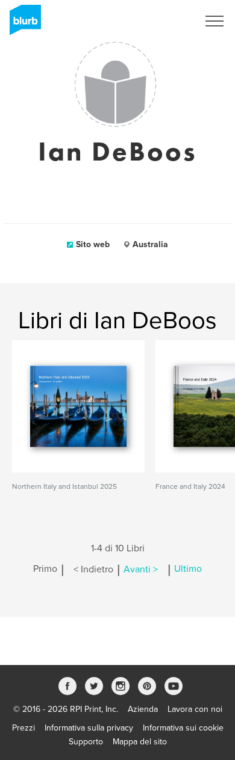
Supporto (86, 742)
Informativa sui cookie (183, 728)
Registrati (165, 21)
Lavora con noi (195, 709)
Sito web (93, 244)
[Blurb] (21, 24)
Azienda (143, 709)
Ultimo (188, 569)
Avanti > (141, 569)
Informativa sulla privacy (89, 728)
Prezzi (23, 728)
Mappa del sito (140, 742)
